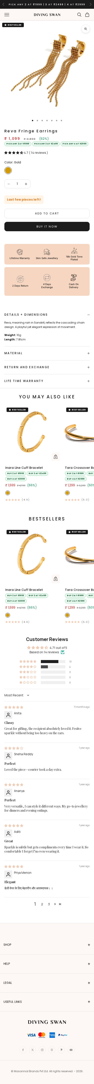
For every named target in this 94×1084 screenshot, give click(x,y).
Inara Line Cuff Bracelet (24, 468)
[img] (13, 707)
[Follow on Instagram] (42, 1049)
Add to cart (47, 213)
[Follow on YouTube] (71, 1049)
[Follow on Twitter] (32, 1049)
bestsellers (47, 519)
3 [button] (49, 904)
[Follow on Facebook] (22, 1049)
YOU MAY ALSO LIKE (47, 397)
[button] (14, 153)
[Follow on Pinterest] (61, 1049)
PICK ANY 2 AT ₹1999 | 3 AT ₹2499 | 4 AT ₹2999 (47, 4)
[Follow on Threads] (51, 1049)
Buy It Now (47, 226)
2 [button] (42, 904)
